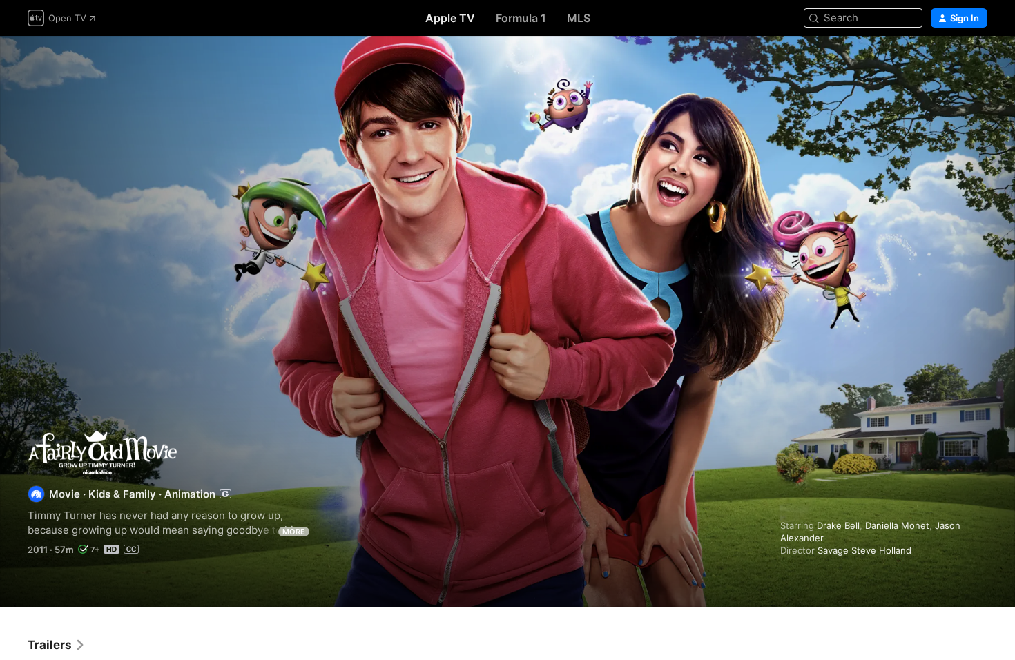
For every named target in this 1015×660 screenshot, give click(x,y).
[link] (57, 644)
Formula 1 (521, 18)
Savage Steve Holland (864, 550)
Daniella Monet (897, 525)
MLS (578, 18)
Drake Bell (838, 525)
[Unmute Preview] (977, 63)
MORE (293, 531)
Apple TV (450, 18)
